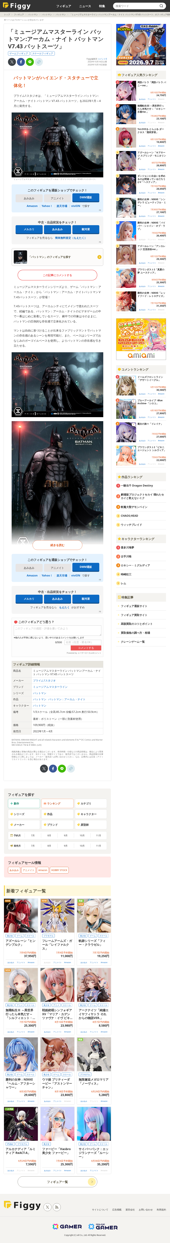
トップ (7, 14)
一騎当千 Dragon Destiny (137, 485)
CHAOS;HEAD (129, 516)
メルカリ (29, 229)
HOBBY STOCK (59, 870)
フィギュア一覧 (57, 1182)
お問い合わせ (146, 1209)
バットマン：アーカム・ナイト (66, 699)
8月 (49, 835)
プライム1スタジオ (44, 680)
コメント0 (102, 58)
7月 (33, 835)
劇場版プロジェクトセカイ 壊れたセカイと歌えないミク (142, 496)
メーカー (19, 825)
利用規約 (161, 1209)
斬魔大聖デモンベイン (134, 507)
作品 (49, 814)
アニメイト (28, 870)
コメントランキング (135, 369)
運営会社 (130, 1209)
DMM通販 (86, 197)
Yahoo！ (47, 206)
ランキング (53, 803)
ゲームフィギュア (18, 53)
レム (123, 583)
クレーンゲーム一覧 (133, 641)
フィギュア (63, 6)
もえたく (64, 607)
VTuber (10, 1144)
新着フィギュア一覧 (26, 891)
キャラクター (89, 814)
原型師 (85, 825)
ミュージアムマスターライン (50, 687)
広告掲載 (117, 1209)
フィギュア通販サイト (134, 606)
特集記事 (127, 597)
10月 (82, 835)
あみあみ (57, 229)
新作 (16, 803)
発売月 (17, 845)
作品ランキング (132, 477)
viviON (75, 206)
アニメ (20, 1005)
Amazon (32, 206)
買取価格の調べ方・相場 (135, 633)
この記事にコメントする (57, 275)
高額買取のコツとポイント (137, 624)
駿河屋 (86, 229)
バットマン (33, 14)
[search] (161, 6)
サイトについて (100, 1209)
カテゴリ (86, 803)
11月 (98, 835)
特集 (102, 6)
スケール (30, 935)
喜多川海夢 (127, 547)
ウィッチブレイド (131, 525)
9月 (66, 835)
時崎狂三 (126, 574)
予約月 (17, 835)
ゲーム (20, 935)
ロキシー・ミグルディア (135, 565)
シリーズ (19, 814)
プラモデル (48, 935)
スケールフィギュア (42, 53)
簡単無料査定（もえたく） (71, 238)
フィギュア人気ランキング (139, 75)
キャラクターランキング (138, 539)
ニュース (85, 6)
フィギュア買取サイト (134, 615)
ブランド (52, 825)
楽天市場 (62, 206)
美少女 (10, 935)
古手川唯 (126, 556)
